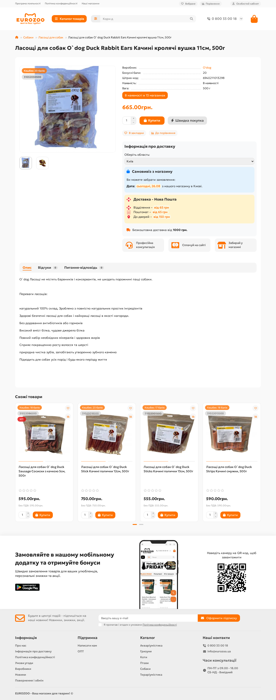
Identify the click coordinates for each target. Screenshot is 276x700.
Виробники (23, 669)
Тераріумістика (151, 674)
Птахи (144, 663)
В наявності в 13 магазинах (145, 95)
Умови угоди (24, 663)
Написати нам (87, 645)
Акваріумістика (151, 645)
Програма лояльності (28, 3)
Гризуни (146, 651)
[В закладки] (68, 408)
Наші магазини (90, 3)
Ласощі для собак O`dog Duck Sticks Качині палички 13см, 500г (168, 469)
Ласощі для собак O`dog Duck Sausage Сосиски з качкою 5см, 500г (42, 471)
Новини (20, 674)
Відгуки (47, 267)
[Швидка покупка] (60, 515)
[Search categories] (95, 18)
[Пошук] (191, 18)
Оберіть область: (137, 155)
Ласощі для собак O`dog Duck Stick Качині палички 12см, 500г (105, 469)
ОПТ (81, 651)
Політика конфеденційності (61, 3)
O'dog (207, 67)
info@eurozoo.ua (219, 651)
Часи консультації (219, 660)
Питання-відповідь (83, 267)
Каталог (147, 638)
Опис (27, 267)
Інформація (26, 638)
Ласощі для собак (50, 37)
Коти (143, 657)
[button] (15, 461)
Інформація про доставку (33, 651)
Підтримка (87, 638)
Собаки (28, 37)
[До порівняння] (68, 416)
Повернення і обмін (29, 680)
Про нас (20, 645)
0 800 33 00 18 (224, 19)
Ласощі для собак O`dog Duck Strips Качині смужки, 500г (229, 469)
